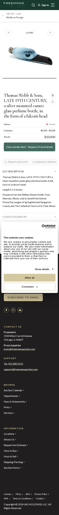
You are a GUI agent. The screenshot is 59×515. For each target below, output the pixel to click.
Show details (42, 269)
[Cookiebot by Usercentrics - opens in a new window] (42, 227)
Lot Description (13, 171)
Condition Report (15, 216)
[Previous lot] (8, 32)
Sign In (45, 4)
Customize (28, 286)
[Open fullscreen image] (29, 55)
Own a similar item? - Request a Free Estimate (29, 146)
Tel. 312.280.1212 (13, 363)
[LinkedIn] (20, 309)
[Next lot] (50, 32)
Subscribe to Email (23, 297)
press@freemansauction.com (19, 349)
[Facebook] (6, 309)
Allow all (29, 277)
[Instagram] (13, 309)
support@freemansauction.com (21, 369)
